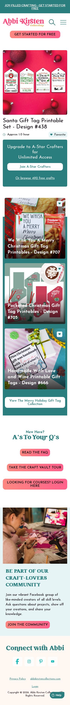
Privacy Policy (18, 678)
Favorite (60, 134)
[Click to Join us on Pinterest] (41, 661)
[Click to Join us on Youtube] (52, 661)
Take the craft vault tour (35, 467)
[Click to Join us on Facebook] (17, 661)
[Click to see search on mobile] (52, 22)
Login (35, 686)
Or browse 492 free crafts (35, 178)
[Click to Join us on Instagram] (29, 661)
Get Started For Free (35, 34)
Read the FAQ (35, 452)
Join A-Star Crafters (35, 167)
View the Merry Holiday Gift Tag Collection (35, 402)
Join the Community (28, 625)
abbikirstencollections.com (45, 678)
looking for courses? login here (35, 484)
